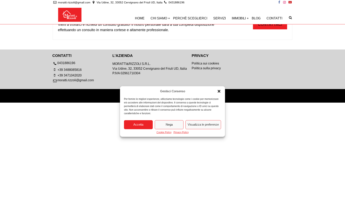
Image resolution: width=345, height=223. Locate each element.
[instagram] (284, 2)
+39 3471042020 (69, 75)
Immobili (239, 18)
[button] (219, 91)
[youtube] (290, 2)
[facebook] (279, 2)
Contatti (274, 18)
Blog (256, 18)
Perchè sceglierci (190, 18)
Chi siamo (159, 18)
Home (140, 18)
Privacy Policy (181, 132)
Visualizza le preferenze (203, 124)
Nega (169, 124)
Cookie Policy (164, 132)
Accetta (138, 124)
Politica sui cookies (205, 63)
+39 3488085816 (69, 69)
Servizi (219, 18)
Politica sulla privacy (206, 68)
